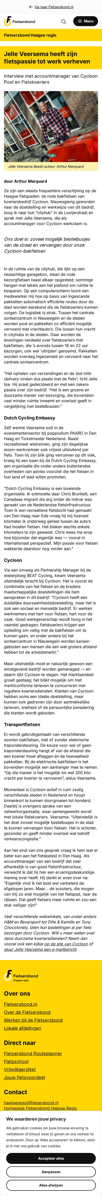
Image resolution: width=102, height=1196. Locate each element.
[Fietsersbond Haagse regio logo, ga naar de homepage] (19, 21)
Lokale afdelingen (22, 1028)
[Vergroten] (91, 97)
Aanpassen (51, 1172)
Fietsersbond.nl (20, 1004)
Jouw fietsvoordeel (24, 1077)
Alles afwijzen (51, 1185)
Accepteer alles (51, 1158)
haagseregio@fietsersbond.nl (31, 1102)
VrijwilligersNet (20, 1069)
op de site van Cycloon (66, 943)
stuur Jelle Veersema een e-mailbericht (40, 949)
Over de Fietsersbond (27, 1012)
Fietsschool (16, 1061)
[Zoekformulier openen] (66, 21)
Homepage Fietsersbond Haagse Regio (40, 1108)
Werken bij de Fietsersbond (33, 1020)
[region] (51, 1153)
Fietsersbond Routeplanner (33, 1053)
